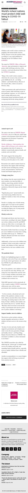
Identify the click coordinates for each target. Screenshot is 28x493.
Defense (3, 482)
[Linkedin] (13, 25)
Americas (3, 469)
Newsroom (5, 21)
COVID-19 (6, 72)
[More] (23, 25)
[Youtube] (19, 449)
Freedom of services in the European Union (21, 383)
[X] (6, 25)
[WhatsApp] (9, 25)
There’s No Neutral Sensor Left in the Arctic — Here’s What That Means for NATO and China (13, 479)
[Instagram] (7, 449)
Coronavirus (8, 364)
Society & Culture (9, 6)
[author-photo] (14, 399)
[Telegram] (20, 25)
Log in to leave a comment (14, 417)
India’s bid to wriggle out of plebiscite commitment (7, 384)
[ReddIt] (16, 25)
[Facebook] (2, 25)
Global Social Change (18, 6)
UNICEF (4, 60)
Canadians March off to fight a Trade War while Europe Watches (13, 472)
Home (2, 6)
